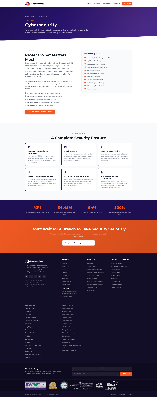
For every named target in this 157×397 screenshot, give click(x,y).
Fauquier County (67, 323)
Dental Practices (30, 308)
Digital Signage (115, 281)
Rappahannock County (69, 339)
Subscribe (125, 373)
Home (88, 3)
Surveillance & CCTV (117, 278)
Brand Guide (122, 394)
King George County (68, 314)
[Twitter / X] (31, 276)
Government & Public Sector (33, 345)
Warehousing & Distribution (33, 354)
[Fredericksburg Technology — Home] (35, 3)
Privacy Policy (113, 394)
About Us (64, 263)
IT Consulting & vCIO (93, 275)
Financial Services (30, 317)
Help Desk (65, 278)
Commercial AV (115, 272)
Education (28, 342)
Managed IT (90, 263)
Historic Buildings (116, 287)
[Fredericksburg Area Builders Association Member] (99, 385)
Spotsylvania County (68, 308)
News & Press (66, 266)
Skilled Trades (29, 348)
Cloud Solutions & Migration (95, 269)
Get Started (127, 3)
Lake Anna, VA (66, 327)
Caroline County (67, 320)
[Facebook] (26, 276)
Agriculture (28, 357)
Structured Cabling (116, 263)
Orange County (66, 330)
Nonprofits (28, 323)
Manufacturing (29, 351)
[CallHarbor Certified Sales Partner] (64, 385)
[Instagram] (35, 276)
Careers (64, 272)
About (116, 3)
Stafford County (66, 311)
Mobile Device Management (95, 281)
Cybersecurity (91, 266)
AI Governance (91, 290)
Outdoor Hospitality (30, 333)
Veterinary (28, 311)
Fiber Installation (115, 269)
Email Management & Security (95, 272)
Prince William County (68, 333)
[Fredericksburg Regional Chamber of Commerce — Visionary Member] (81, 385)
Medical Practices (30, 305)
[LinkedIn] (39, 276)
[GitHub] (44, 276)
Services (96, 3)
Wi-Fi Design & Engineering (119, 266)
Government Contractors (32, 320)
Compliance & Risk (92, 287)
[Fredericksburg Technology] (41, 262)
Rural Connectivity (116, 284)
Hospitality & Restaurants (32, 327)
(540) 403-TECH (68, 296)
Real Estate (28, 336)
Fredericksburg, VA (67, 305)
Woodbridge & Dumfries (69, 350)
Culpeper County (67, 317)
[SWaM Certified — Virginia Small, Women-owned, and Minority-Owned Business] (35, 385)
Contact (130, 394)
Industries (106, 3)
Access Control (115, 275)
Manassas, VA (66, 342)
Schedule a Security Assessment (40, 112)
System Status (66, 284)
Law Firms (28, 314)
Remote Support (67, 281)
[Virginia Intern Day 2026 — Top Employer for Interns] (53, 385)
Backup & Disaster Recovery (95, 284)
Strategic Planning (92, 278)
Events (64, 269)
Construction (29, 339)
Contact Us (65, 275)
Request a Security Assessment (78, 243)
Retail (26, 330)
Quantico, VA (66, 336)
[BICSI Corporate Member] (111, 385)
